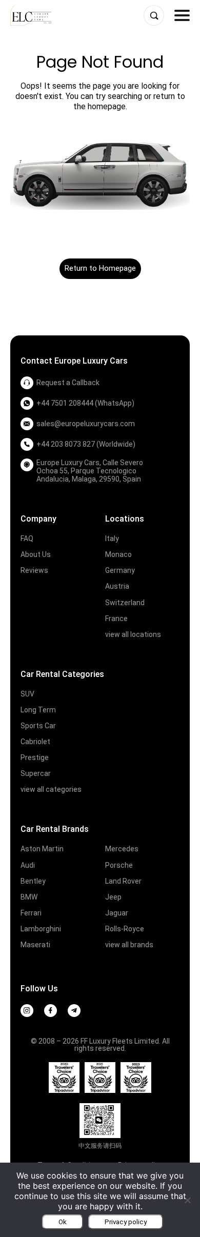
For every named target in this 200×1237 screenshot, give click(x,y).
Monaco (118, 554)
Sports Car (38, 726)
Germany (120, 570)
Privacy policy (126, 1222)
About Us (36, 554)
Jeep (113, 897)
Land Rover (123, 881)
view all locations (133, 634)
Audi (28, 865)
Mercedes (121, 849)
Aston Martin (42, 849)
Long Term (38, 710)
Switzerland (125, 602)
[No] (187, 1200)
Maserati (35, 945)
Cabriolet (35, 741)
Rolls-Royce (124, 929)
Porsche (119, 865)
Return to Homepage (100, 268)
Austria (117, 586)
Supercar (36, 773)
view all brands (129, 945)
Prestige (35, 757)
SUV (27, 694)
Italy (112, 538)
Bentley (33, 881)
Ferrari (31, 913)
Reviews (34, 570)
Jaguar (116, 913)
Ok (62, 1222)
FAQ (27, 538)
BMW (29, 897)
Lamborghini (41, 929)
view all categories (51, 789)
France (116, 618)
